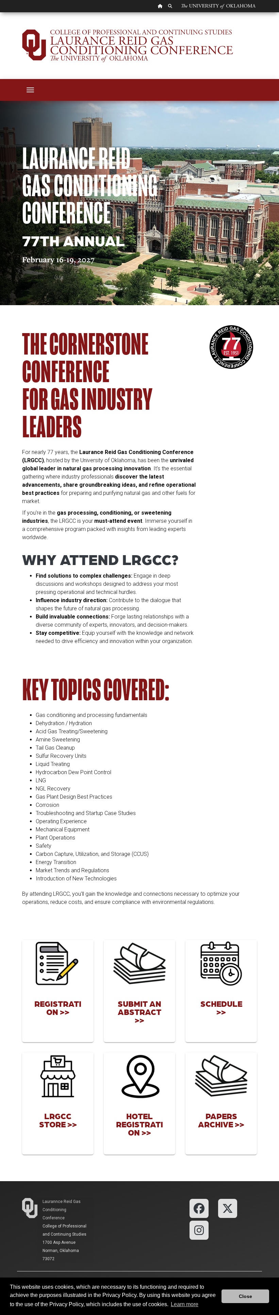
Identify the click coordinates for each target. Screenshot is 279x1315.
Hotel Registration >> (139, 1124)
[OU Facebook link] (199, 1208)
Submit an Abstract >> (139, 1011)
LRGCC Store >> (58, 1120)
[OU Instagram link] (199, 1229)
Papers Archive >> (221, 1120)
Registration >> (57, 1007)
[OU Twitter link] (227, 1208)
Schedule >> (221, 1007)
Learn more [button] (184, 1304)
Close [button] (245, 1296)
